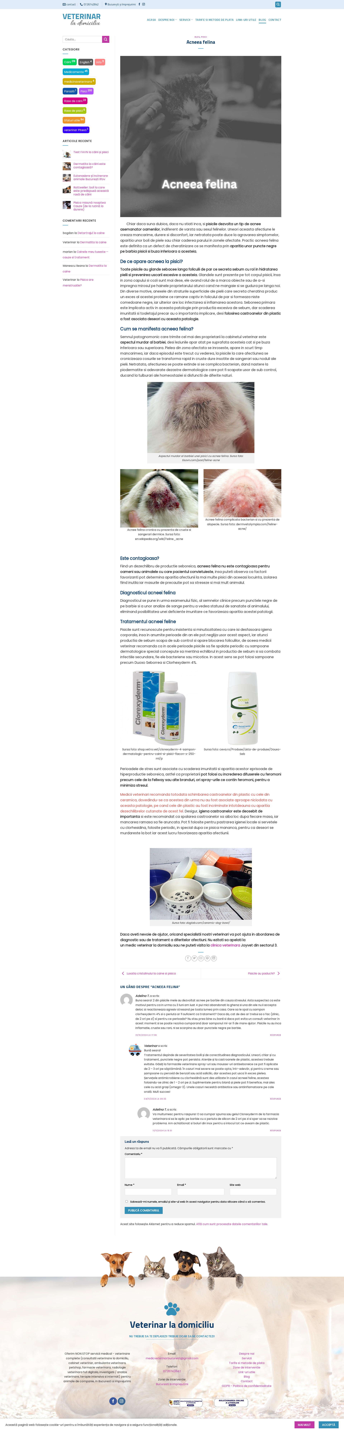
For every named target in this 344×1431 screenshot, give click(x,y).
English (86, 62)
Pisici (86, 91)
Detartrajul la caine (91, 233)
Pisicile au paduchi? (262, 973)
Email (181, 1185)
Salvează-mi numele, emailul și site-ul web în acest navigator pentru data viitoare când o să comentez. (198, 1202)
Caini (69, 62)
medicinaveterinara (79, 81)
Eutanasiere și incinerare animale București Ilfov (90, 177)
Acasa (151, 20)
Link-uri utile (246, 20)
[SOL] (231, 1402)
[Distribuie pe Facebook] (188, 958)
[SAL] (186, 1402)
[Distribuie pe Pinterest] (207, 958)
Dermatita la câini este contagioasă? (89, 165)
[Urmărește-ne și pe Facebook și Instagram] (143, 4)
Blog (262, 20)
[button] (278, 5)
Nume (129, 1185)
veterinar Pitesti (76, 129)
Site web (235, 1185)
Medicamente (76, 71)
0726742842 (172, 1371)
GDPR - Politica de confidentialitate (246, 1386)
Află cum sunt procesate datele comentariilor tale (231, 1224)
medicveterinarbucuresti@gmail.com (172, 1358)
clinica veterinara (226, 945)
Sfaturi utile (74, 120)
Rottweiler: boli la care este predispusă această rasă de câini (91, 191)
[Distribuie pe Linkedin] (214, 958)
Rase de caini (75, 100)
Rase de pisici (74, 110)
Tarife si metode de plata (214, 20)
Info (100, 62)
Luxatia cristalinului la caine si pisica (151, 973)
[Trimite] (105, 39)
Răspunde (275, 1035)
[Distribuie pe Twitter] (194, 958)
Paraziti (70, 91)
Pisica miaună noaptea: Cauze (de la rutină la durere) (89, 206)
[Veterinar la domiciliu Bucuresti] (81, 19)
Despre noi (166, 20)
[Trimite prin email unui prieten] (201, 958)
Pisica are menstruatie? (78, 283)
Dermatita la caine (93, 242)
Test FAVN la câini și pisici (91, 152)
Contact (275, 20)
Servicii (184, 20)
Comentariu (133, 1154)
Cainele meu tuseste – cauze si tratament (85, 255)
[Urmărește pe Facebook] (139, 4)
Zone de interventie (246, 1367)
